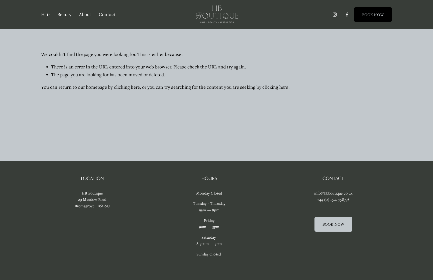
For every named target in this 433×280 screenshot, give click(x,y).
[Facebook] (347, 14)
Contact (107, 14)
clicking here (127, 87)
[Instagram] (334, 14)
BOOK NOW (373, 14)
